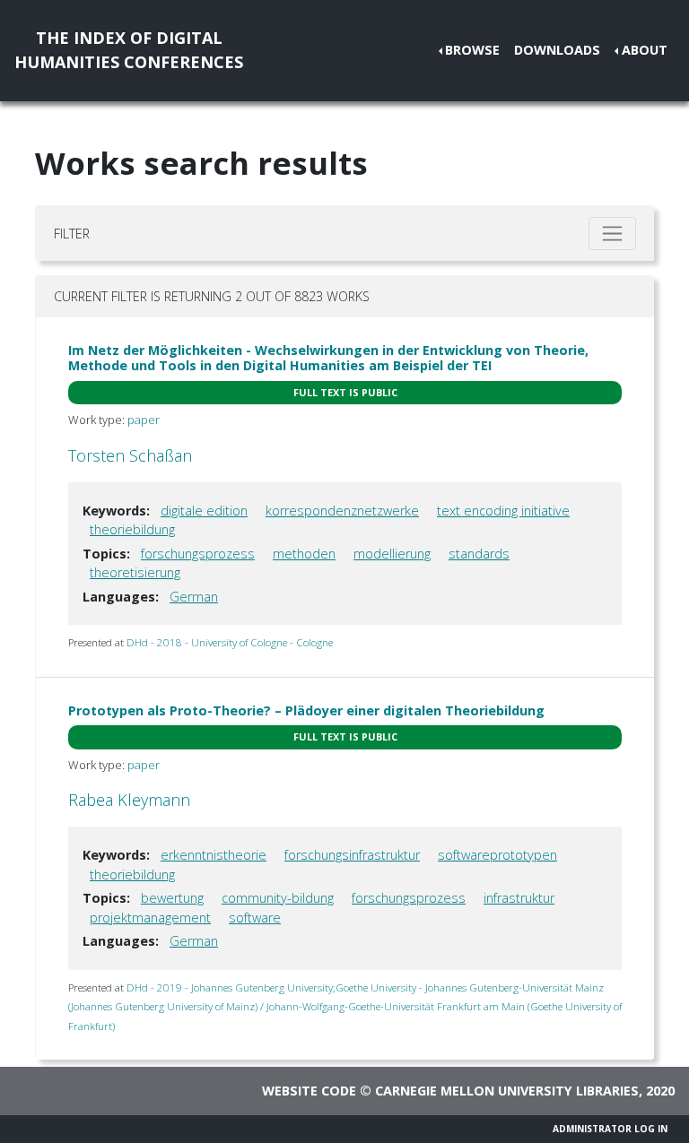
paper (143, 419)
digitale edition (204, 510)
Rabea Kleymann (129, 799)
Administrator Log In (610, 1128)
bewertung (172, 897)
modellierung (392, 553)
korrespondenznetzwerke (342, 510)
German (194, 596)
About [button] (644, 49)
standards (479, 553)
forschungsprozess (198, 553)
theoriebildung (132, 529)
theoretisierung (135, 572)
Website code (309, 1090)
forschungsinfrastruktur (352, 854)
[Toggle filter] (612, 233)
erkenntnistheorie (213, 854)
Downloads (557, 49)
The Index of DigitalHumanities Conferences (128, 50)
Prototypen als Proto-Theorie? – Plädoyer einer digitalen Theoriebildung (306, 710)
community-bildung (278, 897)
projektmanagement (150, 917)
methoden (304, 553)
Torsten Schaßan (130, 455)
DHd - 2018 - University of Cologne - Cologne (229, 642)
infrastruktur (519, 897)
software (255, 917)
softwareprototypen (497, 854)
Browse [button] (472, 49)
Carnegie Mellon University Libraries (507, 1090)
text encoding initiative (503, 510)
